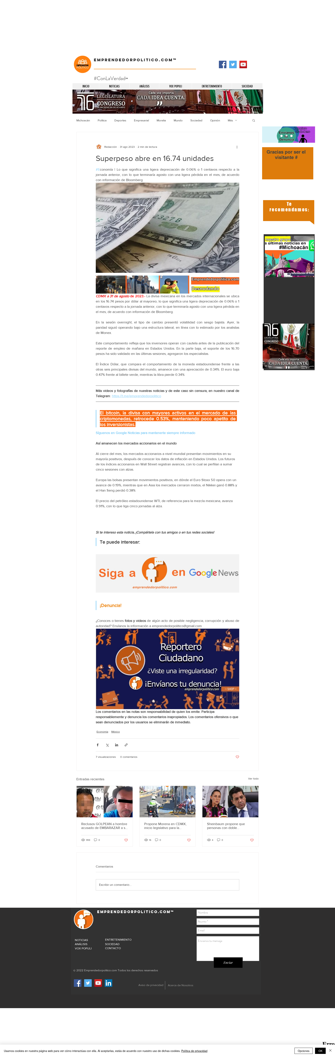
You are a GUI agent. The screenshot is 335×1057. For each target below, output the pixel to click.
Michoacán (83, 120)
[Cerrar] (330, 1051)
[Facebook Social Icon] (222, 64)
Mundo (178, 120)
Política (102, 120)
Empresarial (141, 120)
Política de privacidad (194, 1051)
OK (320, 1051)
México (115, 731)
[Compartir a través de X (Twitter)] (107, 745)
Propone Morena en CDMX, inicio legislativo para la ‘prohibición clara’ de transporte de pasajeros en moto (165, 826)
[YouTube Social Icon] (243, 64)
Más (230, 120)
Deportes (120, 120)
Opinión (215, 120)
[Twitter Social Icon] (233, 64)
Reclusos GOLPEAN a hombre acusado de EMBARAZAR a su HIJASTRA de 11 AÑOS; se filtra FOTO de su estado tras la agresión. (104, 826)
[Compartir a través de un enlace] (126, 745)
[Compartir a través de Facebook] (97, 745)
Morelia (161, 120)
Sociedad (196, 120)
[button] (254, 120)
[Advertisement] (116, 27)
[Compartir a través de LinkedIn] (116, 745)
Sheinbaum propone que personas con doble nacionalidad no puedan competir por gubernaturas (227, 826)
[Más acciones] (237, 146)
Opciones (303, 1051)
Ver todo (253, 778)
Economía (102, 731)
